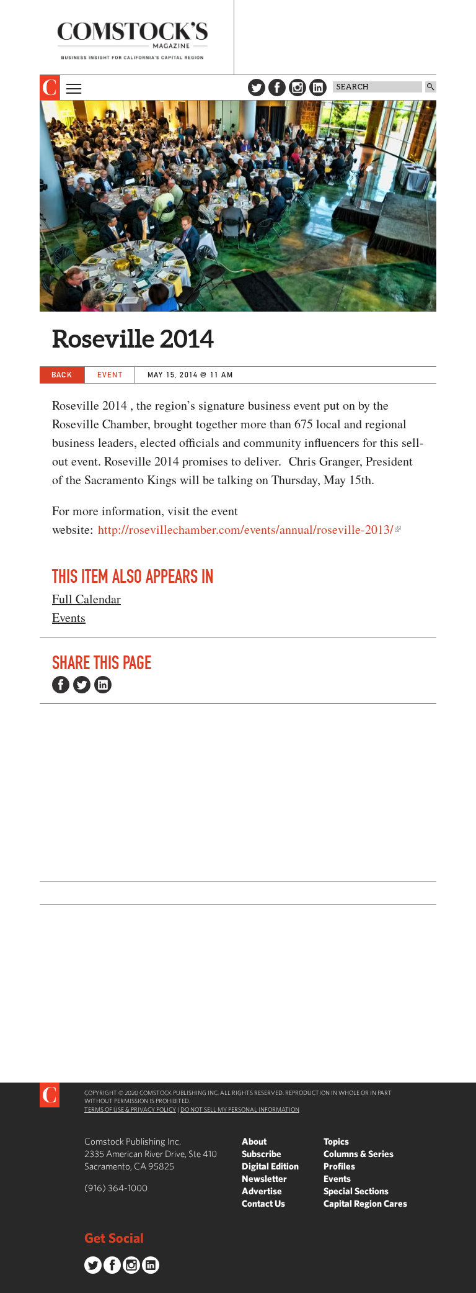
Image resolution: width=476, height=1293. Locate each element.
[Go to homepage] (132, 41)
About (254, 1141)
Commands (9, 1283)
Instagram (297, 87)
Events (69, 617)
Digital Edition (270, 1166)
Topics (336, 1141)
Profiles (339, 1166)
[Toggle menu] (72, 87)
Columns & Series (359, 1153)
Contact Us (263, 1203)
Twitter (256, 87)
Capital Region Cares (365, 1203)
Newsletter (264, 1178)
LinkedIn (318, 87)
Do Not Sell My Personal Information (239, 1109)
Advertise (262, 1191)
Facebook (277, 87)
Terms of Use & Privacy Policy (130, 1109)
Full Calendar (86, 598)
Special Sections (356, 1191)
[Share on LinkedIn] (103, 684)
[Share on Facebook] (60, 684)
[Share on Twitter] (81, 684)
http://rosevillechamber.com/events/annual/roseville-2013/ (246, 529)
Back (62, 374)
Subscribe (261, 1153)
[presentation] (50, 87)
